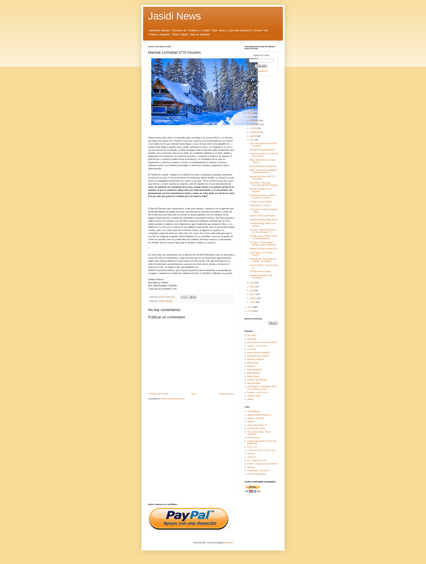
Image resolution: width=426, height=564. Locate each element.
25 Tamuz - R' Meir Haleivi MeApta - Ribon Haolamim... (264, 243)
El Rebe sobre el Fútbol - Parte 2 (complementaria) (263, 237)
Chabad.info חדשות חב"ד (258, 470)
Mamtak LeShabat (165, 301)
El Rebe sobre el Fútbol (260, 271)
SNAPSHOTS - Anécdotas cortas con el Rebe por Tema (262, 387)
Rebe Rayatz (253, 376)
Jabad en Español (255, 418)
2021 (250, 105)
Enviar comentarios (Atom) (173, 399)
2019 (250, 113)
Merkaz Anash (253, 437)
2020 (250, 109)
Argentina (251, 339)
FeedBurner (262, 71)
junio (252, 282)
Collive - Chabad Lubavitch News (262, 464)
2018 (250, 117)
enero (253, 302)
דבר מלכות (251, 457)
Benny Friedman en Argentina (263, 166)
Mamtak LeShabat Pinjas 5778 (263, 248)
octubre (253, 128)
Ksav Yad (251, 349)
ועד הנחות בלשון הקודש (257, 425)
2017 (250, 307)
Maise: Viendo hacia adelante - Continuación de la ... (264, 171)
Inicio (193, 394)
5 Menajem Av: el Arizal (260, 205)
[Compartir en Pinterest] (195, 297)
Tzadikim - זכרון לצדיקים (257, 392)
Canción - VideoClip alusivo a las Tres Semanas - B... (263, 231)
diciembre (254, 120)
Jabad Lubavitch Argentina (259, 415)
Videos (250, 399)
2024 (250, 94)
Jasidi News (174, 16)
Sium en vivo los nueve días (262, 215)
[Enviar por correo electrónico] (182, 297)
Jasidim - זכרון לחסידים (257, 346)
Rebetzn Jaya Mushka (257, 380)
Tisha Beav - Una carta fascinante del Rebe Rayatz (263, 184)
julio (252, 140)
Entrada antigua (226, 394)
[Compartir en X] (188, 297)
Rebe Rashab (253, 373)
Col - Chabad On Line (257, 460)
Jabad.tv (251, 421)
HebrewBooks (253, 411)
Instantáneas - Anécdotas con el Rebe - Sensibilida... (263, 260)
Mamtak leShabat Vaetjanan (262, 150)
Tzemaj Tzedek (254, 396)
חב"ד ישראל (252, 447)
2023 (250, 97)
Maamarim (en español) (258, 356)
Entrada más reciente (158, 394)
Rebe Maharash (254, 369)
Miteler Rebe (253, 363)
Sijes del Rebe (253, 383)
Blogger (229, 542)
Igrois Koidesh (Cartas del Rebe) (262, 342)
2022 (250, 101)
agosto (253, 136)
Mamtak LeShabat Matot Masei (264, 219)
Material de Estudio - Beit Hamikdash (261, 276)
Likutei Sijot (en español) (258, 352)
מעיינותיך (251, 453)
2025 (250, 90)
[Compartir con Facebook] (191, 297)
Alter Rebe (252, 335)
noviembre (255, 124)
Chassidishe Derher (256, 428)
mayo (252, 287)
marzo (253, 294)
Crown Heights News (256, 474)
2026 (250, 86)
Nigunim (251, 366)
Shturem (251, 467)
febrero (253, 298)
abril (252, 290)
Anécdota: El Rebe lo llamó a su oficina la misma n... (263, 196)
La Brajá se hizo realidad (261, 201)
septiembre (255, 132)
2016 (250, 311)
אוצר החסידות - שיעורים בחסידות (261, 450)
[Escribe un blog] (185, 297)
